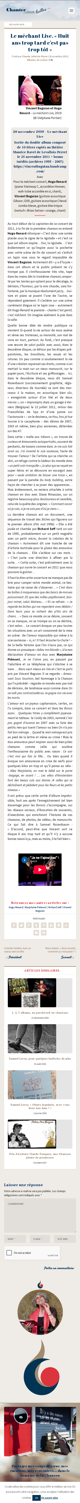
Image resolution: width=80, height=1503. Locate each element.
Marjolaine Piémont (36, 907)
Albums (31, 60)
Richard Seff (54, 907)
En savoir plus (49, 1497)
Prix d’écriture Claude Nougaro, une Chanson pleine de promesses (40, 1155)
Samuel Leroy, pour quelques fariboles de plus (40, 1058)
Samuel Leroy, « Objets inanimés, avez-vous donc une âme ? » (40, 1106)
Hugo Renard (16, 907)
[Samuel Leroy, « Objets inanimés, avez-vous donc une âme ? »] (40, 1084)
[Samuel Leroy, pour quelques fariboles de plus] (40, 1038)
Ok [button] (36, 1497)
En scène (42, 60)
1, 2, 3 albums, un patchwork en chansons (40, 1012)
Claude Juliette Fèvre (34, 56)
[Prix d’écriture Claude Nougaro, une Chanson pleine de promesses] (40, 1134)
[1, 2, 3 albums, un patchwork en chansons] (40, 992)
